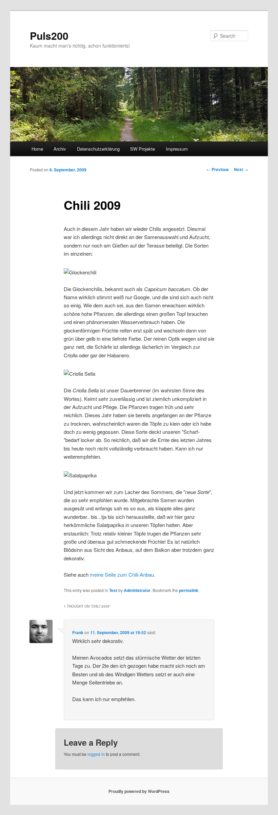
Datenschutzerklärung (98, 149)
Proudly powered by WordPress (139, 791)
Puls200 (49, 35)
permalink (188, 590)
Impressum (177, 149)
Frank (77, 632)
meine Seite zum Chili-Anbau (122, 574)
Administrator (137, 590)
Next (241, 169)
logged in (96, 754)
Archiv (60, 149)
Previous (217, 169)
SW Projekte (142, 149)
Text (113, 590)
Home (37, 149)
